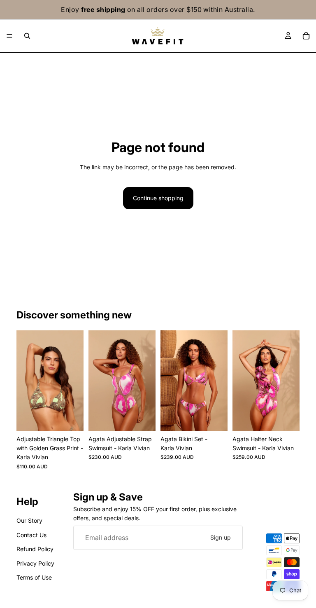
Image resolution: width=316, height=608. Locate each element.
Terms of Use (34, 577)
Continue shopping (158, 197)
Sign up (220, 537)
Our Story (29, 520)
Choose (77, 418)
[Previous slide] (25, 381)
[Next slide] (74, 381)
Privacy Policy (35, 562)
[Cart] (306, 36)
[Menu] (9, 35)
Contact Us (31, 534)
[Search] (27, 36)
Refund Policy (34, 548)
